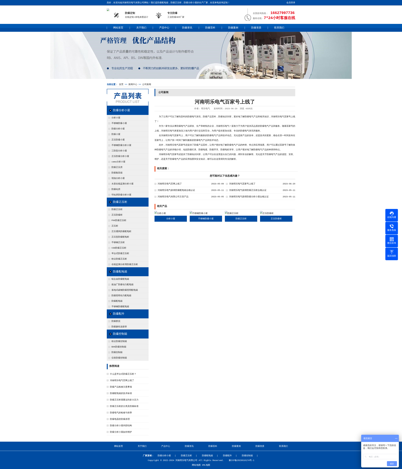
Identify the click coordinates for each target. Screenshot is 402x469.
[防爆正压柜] (231, 213)
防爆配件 (118, 313)
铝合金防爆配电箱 (120, 279)
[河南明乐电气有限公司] (108, 10)
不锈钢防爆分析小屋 (121, 145)
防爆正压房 (116, 167)
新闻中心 (132, 84)
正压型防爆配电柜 (120, 237)
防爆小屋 (115, 134)
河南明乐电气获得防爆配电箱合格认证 (176, 190)
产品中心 (164, 27)
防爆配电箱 (120, 271)
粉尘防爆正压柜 (119, 259)
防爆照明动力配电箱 (121, 295)
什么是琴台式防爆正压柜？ (123, 374)
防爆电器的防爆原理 (120, 419)
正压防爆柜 (116, 215)
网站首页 (118, 27)
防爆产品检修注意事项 (121, 387)
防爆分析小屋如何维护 (121, 432)
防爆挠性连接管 (119, 326)
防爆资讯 (187, 27)
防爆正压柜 (120, 202)
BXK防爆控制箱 (118, 347)
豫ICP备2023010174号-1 (241, 460)
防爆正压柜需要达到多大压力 (124, 400)
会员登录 (290, 2)
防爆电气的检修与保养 (121, 412)
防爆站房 (115, 189)
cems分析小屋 (118, 162)
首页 (121, 84)
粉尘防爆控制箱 (119, 341)
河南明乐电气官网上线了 (122, 380)
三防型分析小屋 (119, 151)
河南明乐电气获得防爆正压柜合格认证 (247, 190)
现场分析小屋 (118, 178)
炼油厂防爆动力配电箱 (122, 284)
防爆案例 (233, 27)
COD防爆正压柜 (118, 248)
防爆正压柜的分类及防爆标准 (124, 406)
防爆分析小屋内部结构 (121, 425)
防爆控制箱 (120, 334)
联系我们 (279, 27)
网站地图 (196, 465)
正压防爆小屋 (118, 140)
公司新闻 (146, 84)
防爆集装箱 (116, 173)
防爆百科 (210, 27)
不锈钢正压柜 (118, 242)
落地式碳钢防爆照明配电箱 (124, 290)
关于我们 (141, 27)
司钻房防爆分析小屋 (121, 195)
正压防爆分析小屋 (120, 156)
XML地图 (206, 465)
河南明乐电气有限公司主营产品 (173, 196)
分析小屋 (115, 118)
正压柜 (114, 226)
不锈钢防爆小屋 (119, 123)
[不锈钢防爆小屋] (199, 213)
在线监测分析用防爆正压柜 (124, 264)
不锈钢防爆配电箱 (120, 306)
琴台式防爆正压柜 (120, 253)
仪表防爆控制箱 (119, 358)
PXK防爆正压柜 (118, 220)
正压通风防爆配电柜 (121, 231)
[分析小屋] (160, 213)
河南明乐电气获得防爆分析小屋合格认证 (249, 196)
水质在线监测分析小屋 (122, 184)
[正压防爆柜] (267, 213)
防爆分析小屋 (121, 110)
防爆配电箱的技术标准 (121, 393)
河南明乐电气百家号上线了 (242, 184)
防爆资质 (256, 27)
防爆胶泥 (115, 321)
